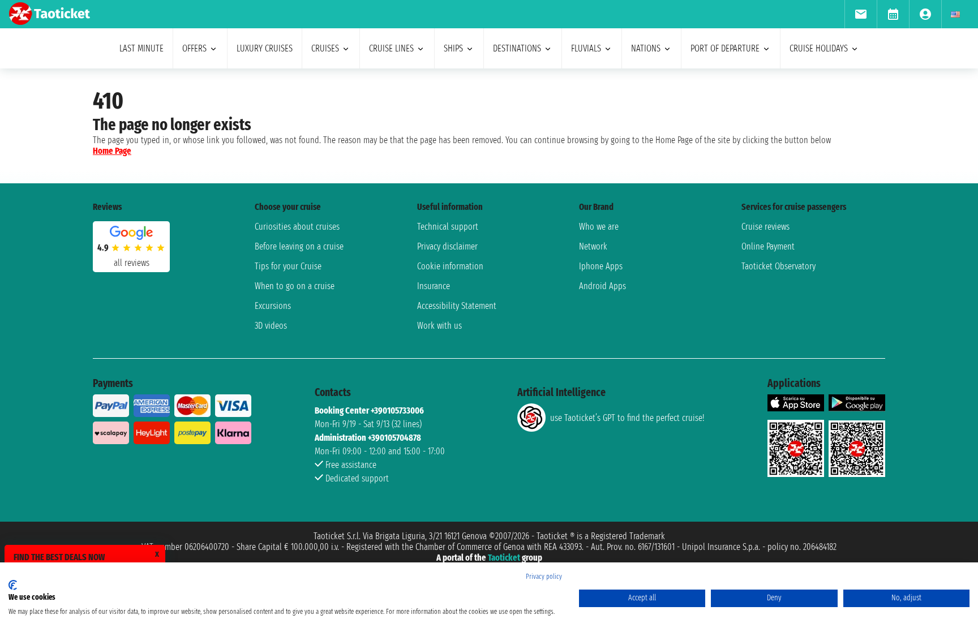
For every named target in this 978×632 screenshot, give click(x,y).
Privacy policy (544, 577)
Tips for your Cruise (288, 266)
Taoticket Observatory (778, 266)
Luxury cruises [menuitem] (265, 48)
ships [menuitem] (453, 48)
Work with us (439, 325)
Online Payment (768, 246)
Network (593, 246)
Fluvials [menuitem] (586, 48)
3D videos (271, 325)
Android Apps (602, 286)
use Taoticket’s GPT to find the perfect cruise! (627, 417)
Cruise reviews (765, 226)
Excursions (273, 305)
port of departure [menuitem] (725, 48)
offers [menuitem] (194, 48)
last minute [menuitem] (141, 48)
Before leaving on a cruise (299, 246)
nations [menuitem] (645, 48)
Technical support (447, 226)
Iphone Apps (601, 266)
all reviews (131, 262)
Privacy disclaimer (447, 246)
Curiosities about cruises (297, 226)
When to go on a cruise (294, 286)
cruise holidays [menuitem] (819, 48)
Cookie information (450, 266)
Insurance (433, 286)
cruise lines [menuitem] (391, 48)
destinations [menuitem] (517, 48)
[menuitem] (860, 14)
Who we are (599, 226)
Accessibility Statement (456, 305)
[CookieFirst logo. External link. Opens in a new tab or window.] (12, 585)
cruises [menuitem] (325, 48)
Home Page (112, 150)
